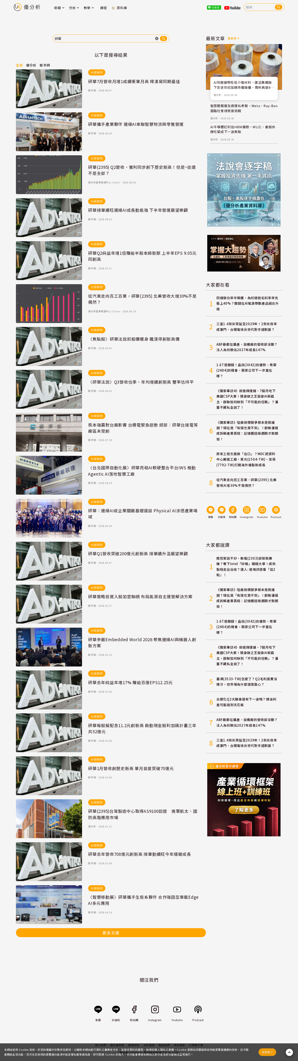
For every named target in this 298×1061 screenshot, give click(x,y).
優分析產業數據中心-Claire (104, 182)
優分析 (92, 826)
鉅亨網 (92, 90)
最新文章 (215, 38)
